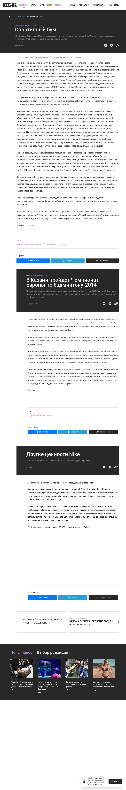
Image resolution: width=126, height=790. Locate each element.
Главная (18, 17)
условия (99, 784)
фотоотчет (29, 225)
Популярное (21, 652)
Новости (26, 17)
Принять (115, 781)
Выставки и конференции (25, 25)
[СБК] (10, 5)
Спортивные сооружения (55, 244)
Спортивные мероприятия (37, 275)
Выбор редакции (52, 652)
